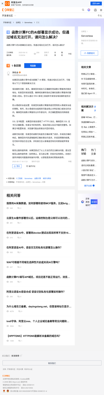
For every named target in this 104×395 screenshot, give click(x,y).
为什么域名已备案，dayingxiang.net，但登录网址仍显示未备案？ (39, 306)
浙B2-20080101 (28, 385)
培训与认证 (28, 369)
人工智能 (19, 178)
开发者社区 (7, 22)
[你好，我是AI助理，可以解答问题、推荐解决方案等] (89, 10)
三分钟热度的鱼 (9, 53)
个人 (100, 15)
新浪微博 (15, 355)
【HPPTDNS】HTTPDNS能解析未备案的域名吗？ (33, 336)
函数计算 (37, 178)
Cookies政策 (25, 379)
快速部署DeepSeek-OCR (92, 122)
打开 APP (96, 3)
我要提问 (91, 53)
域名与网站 (47, 178)
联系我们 (52, 363)
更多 (95, 108)
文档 (4, 369)
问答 (43, 182)
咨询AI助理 (94, 202)
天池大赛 (20, 369)
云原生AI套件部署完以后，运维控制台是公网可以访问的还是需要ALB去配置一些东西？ (39, 218)
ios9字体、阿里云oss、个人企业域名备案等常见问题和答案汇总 (39, 321)
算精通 (15, 72)
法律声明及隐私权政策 (11, 379)
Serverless (28, 22)
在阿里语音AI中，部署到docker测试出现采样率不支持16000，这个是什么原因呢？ (39, 232)
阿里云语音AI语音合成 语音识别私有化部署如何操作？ (36, 291)
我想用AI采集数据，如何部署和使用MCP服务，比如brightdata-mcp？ (39, 203)
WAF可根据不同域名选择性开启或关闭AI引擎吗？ (33, 262)
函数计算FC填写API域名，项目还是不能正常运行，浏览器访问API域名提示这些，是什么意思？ (39, 277)
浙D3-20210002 (27, 388)
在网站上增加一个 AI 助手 (92, 131)
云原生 (18, 22)
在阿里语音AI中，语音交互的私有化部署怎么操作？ (34, 247)
